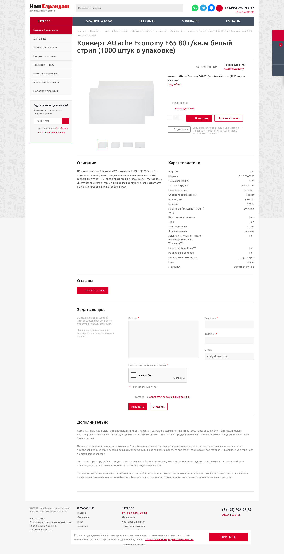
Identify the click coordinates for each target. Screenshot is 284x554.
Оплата (81, 512)
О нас (80, 521)
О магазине (85, 508)
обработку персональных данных (169, 396)
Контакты (233, 21)
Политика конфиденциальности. (169, 539)
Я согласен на (53, 130)
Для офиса (128, 517)
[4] (180, 66)
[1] (169, 66)
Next (149, 145)
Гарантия (82, 526)
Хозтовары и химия (133, 521)
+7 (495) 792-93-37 (239, 8)
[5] (184, 66)
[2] (173, 66)
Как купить (147, 21)
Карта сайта (37, 518)
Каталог (44, 21)
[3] (177, 66)
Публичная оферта (41, 529)
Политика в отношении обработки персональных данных (50, 524)
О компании (190, 21)
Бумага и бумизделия (134, 512)
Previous (93, 145)
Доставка (83, 517)
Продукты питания (133, 526)
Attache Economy (234, 68)
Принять (228, 537)
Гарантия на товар (99, 21)
